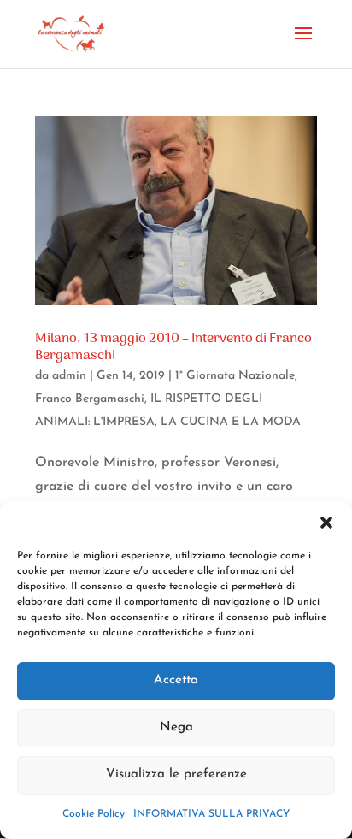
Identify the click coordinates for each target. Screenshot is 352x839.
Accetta (176, 680)
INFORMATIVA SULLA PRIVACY (211, 814)
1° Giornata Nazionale (235, 375)
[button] (326, 522)
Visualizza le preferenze (176, 774)
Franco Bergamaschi (89, 399)
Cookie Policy (93, 814)
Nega (176, 727)
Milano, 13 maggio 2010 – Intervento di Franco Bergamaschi (173, 347)
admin (69, 375)
